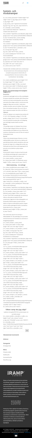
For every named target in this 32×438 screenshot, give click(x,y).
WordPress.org (7, 360)
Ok (16, 435)
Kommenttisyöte (7, 357)
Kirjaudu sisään (7, 352)
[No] (30, 433)
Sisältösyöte (6, 354)
